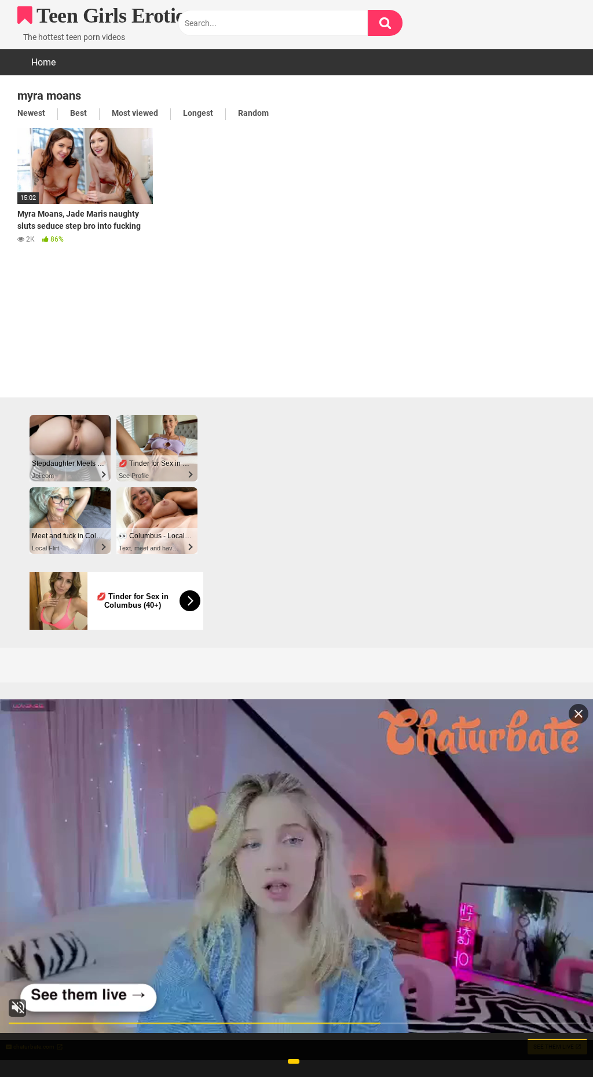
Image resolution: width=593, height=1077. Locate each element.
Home (43, 62)
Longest (198, 113)
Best (78, 113)
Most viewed (135, 113)
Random (253, 113)
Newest (31, 113)
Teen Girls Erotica (113, 15)
